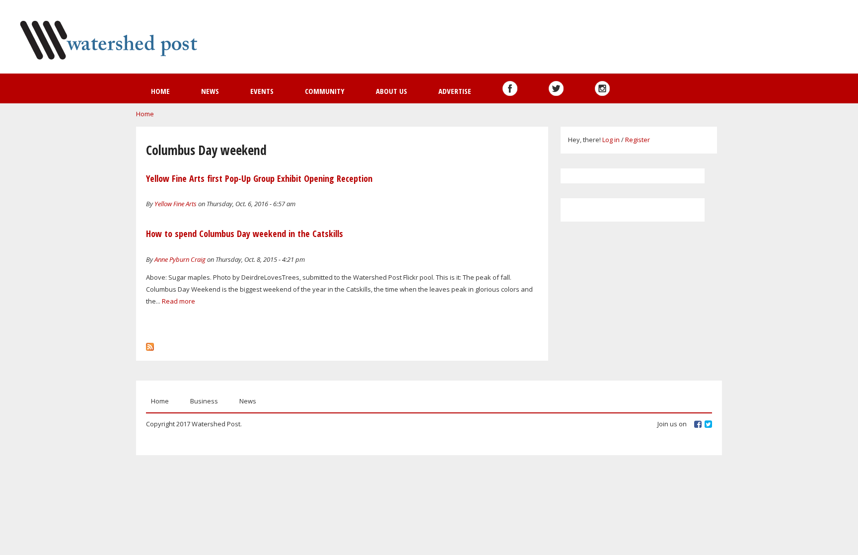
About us (391, 91)
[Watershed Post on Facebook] (510, 88)
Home (160, 91)
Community (325, 91)
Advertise (454, 91)
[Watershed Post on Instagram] (602, 88)
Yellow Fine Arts (175, 203)
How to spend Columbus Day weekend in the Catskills (244, 233)
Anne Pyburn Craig (180, 259)
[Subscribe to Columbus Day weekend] (150, 344)
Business (204, 400)
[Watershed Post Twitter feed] (556, 88)
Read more (178, 301)
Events (262, 91)
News (210, 91)
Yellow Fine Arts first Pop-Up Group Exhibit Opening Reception (259, 178)
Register (637, 139)
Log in (611, 139)
